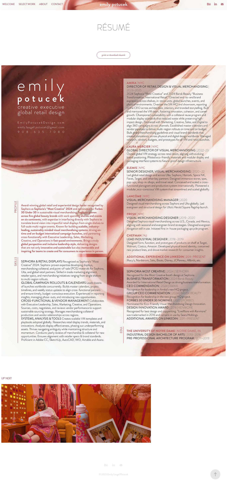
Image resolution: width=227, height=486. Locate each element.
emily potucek (113, 4)
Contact (57, 4)
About (43, 4)
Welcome (8, 4)
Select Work (27, 4)
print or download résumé (113, 55)
